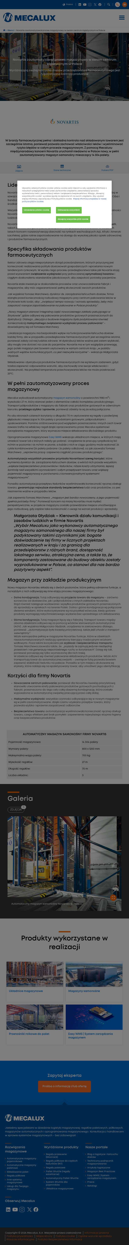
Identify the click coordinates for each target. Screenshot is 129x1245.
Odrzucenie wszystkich (69, 210)
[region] (64, 204)
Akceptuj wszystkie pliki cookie (73, 219)
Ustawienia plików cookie (36, 210)
